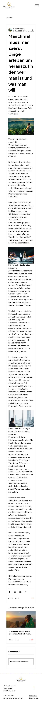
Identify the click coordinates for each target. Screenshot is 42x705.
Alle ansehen (29, 607)
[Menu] (37, 5)
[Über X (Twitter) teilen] (15, 592)
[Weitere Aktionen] (32, 30)
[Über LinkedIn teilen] (20, 592)
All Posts (9, 18)
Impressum (33, 696)
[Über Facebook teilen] (9, 592)
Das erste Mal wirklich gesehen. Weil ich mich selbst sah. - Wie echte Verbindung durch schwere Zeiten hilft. (19, 632)
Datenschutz (33, 698)
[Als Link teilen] (25, 592)
